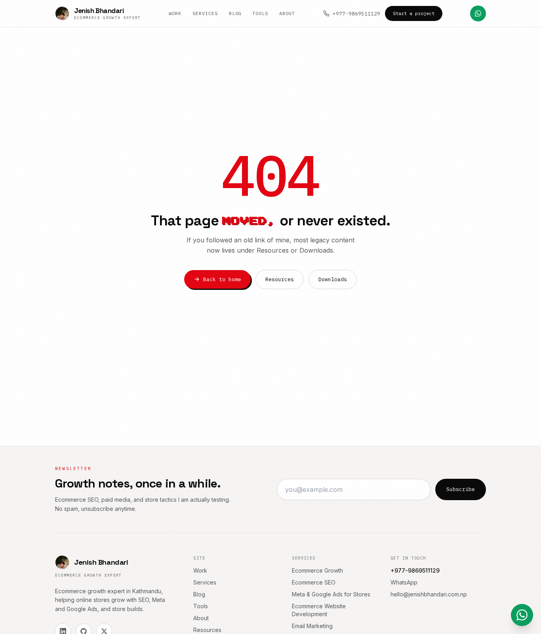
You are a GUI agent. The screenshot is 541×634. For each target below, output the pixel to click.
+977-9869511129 (356, 13)
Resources (279, 279)
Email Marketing (312, 626)
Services (205, 13)
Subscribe (460, 489)
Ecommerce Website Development (319, 610)
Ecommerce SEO (313, 582)
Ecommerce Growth (317, 570)
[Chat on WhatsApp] (478, 13)
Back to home (222, 279)
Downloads (332, 279)
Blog (235, 13)
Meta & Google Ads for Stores (331, 594)
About (287, 13)
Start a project (413, 13)
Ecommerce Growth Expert (88, 575)
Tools (260, 13)
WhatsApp (404, 582)
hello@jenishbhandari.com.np (429, 594)
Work (175, 13)
